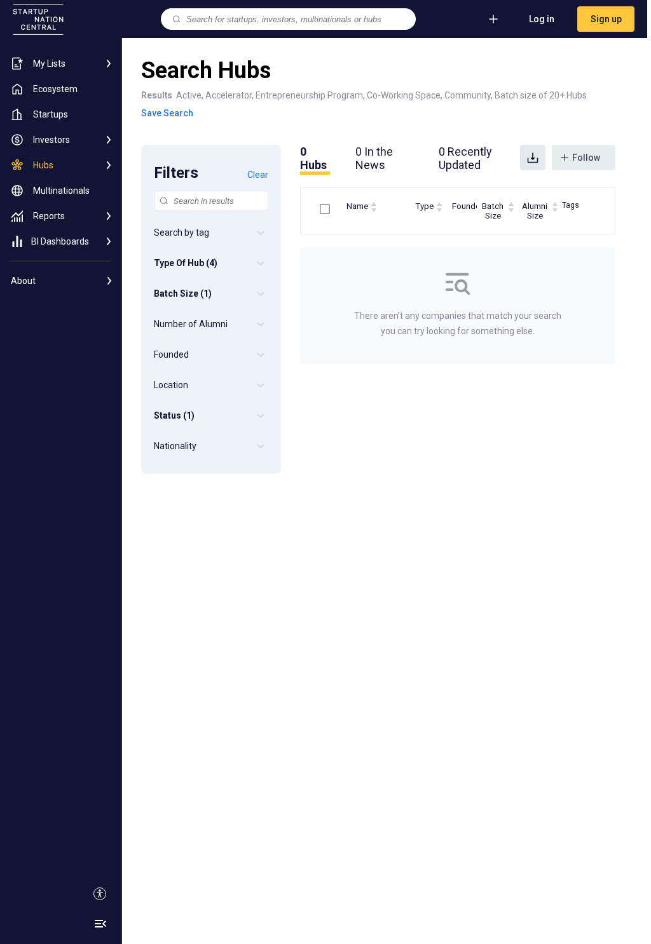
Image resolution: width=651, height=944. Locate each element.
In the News (374, 158)
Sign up (606, 19)
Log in (541, 19)
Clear (257, 175)
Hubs (313, 158)
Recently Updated (465, 158)
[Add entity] (493, 19)
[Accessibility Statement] (99, 893)
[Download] (532, 157)
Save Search (167, 113)
